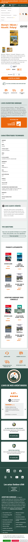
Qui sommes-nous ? (7, 512)
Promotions (18, 514)
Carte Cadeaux (19, 524)
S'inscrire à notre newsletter (14, 489)
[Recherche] (20, 14)
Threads (5, 477)
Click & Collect (6, 526)
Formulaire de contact (8, 520)
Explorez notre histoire (16, 509)
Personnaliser (24, 540)
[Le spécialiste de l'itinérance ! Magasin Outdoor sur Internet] (3, 5)
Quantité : (10, 74)
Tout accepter (7, 540)
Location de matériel (7, 528)
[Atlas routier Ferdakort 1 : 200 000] (19, 313)
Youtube (16, 477)
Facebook (20, 471)
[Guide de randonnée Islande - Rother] (8, 260)
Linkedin (22, 477)
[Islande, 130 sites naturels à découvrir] (8, 282)
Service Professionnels (8, 530)
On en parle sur (14, 119)
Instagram (14, 471)
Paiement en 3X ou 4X (6, 93)
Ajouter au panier (14, 78)
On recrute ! (5, 517)
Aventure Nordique (9, 497)
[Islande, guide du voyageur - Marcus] (19, 281)
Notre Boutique (6, 524)
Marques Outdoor (20, 512)
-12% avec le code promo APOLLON (9, 1)
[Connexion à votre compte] (23, 14)
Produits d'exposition (21, 522)
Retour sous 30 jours (22, 93)
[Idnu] (23, 26)
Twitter (11, 477)
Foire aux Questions (7, 522)
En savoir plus (14, 436)
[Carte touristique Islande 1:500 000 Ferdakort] (19, 261)
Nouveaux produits (20, 517)
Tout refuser (15, 540)
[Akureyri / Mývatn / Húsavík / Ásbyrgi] (4, 49)
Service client (7, 356)
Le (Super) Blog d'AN (7, 514)
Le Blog (8, 471)
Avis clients (5, 532)
